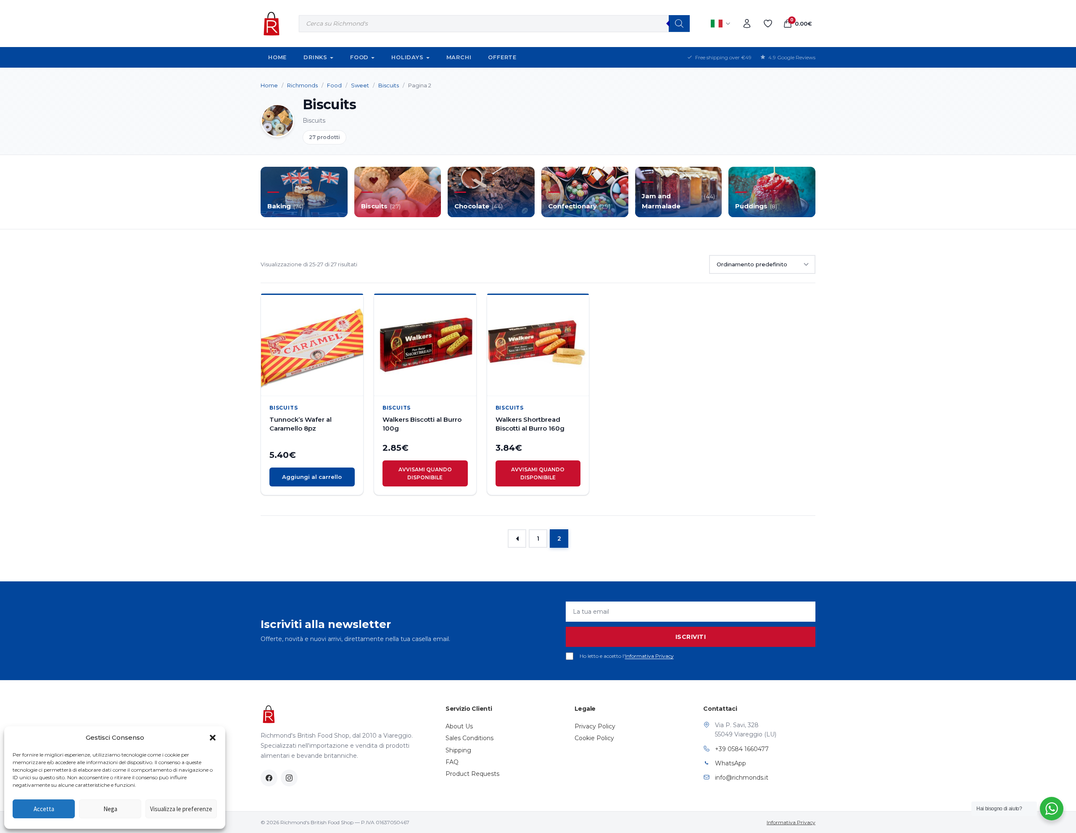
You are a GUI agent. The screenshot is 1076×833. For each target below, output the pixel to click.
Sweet (360, 85)
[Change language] (721, 23)
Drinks (315, 57)
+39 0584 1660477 (742, 749)
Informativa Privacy (649, 656)
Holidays (407, 57)
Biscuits (388, 85)
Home (277, 57)
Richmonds (302, 85)
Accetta (44, 809)
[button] (212, 737)
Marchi (459, 57)
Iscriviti (690, 637)
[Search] (679, 23)
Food (359, 57)
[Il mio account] (747, 23)
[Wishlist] (768, 23)
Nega (110, 809)
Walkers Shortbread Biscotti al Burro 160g (530, 423)
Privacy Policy (595, 726)
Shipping (458, 750)
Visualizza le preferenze (181, 809)
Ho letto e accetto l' (627, 656)
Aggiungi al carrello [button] (312, 476)
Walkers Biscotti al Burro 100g (422, 423)
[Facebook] (269, 778)
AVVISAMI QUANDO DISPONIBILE (425, 473)
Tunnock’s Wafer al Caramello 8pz (300, 423)
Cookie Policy (594, 738)
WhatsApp (730, 763)
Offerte (502, 57)
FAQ (452, 762)
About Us (459, 726)
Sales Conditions (469, 738)
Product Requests (472, 774)
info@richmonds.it (741, 777)
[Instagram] (289, 778)
